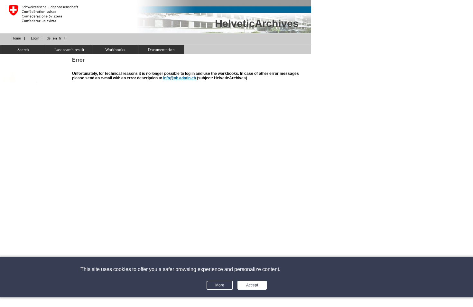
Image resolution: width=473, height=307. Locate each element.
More (219, 285)
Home (16, 38)
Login (35, 38)
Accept (252, 285)
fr (60, 38)
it (64, 38)
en (55, 38)
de (49, 38)
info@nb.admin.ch (179, 78)
